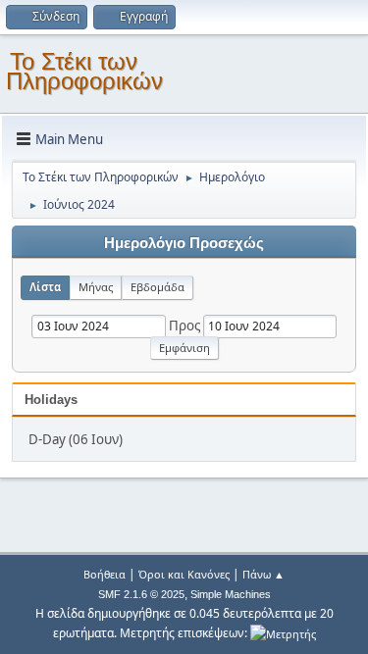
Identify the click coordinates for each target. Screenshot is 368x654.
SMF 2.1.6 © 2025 (141, 594)
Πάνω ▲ (263, 574)
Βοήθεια (104, 574)
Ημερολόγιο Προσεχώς (184, 243)
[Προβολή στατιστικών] (283, 633)
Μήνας (96, 286)
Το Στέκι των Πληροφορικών (84, 71)
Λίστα (45, 286)
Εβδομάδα (157, 286)
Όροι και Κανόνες (184, 574)
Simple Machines (230, 594)
